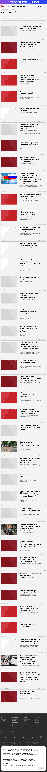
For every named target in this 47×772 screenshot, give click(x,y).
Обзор (36, 718)
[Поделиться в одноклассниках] (23, 19)
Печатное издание (28, 731)
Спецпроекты (15, 731)
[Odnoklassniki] (14, 737)
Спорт (2, 722)
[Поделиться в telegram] (38, 19)
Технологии (3, 724)
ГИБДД (36, 731)
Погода (25, 725)
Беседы (25, 717)
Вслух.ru (5, 6)
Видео (2, 730)
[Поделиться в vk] (8, 19)
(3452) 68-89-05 (28, 745)
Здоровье (37, 724)
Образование (15, 722)
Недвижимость (27, 718)
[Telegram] (23, 737)
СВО (13, 6)
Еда (35, 725)
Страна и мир (26, 724)
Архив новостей (12, 9)
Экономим (37, 717)
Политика (3, 720)
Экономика (37, 722)
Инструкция (3, 725)
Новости (6, 9)
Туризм (13, 724)
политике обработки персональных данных (20, 768)
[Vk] (5, 737)
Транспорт (3, 718)
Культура (14, 720)
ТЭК (13, 725)
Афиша (25, 722)
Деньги (25, 720)
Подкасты (37, 720)
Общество (14, 718)
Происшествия (21, 6)
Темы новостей (38, 730)
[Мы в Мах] (37, 6)
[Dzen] (32, 737)
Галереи (14, 730)
